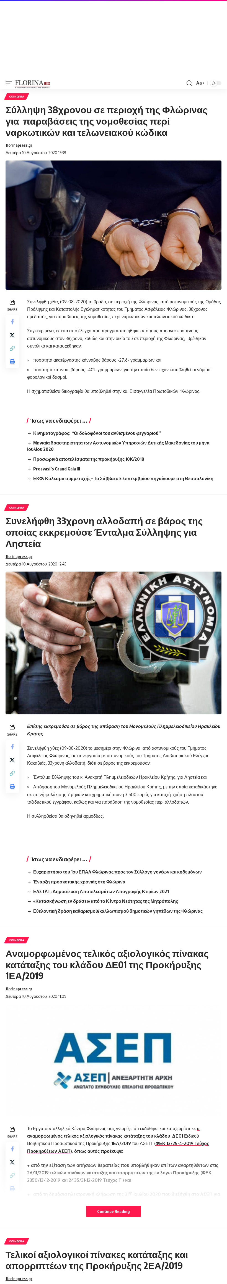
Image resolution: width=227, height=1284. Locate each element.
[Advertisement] (113, 38)
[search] (189, 83)
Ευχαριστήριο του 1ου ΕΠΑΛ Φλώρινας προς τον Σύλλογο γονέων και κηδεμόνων (117, 872)
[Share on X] (12, 335)
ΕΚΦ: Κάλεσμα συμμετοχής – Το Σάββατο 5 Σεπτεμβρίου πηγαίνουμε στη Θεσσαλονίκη (123, 478)
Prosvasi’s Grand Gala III (56, 469)
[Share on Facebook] (12, 321)
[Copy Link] (12, 348)
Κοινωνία (16, 96)
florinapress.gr (19, 145)
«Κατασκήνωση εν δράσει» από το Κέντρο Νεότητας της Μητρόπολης (105, 901)
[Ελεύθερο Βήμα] (32, 83)
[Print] (12, 361)
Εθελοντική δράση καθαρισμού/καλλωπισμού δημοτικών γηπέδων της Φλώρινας (118, 911)
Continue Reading (113, 1211)
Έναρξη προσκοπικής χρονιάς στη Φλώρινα (79, 882)
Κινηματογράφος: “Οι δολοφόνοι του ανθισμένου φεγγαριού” (97, 433)
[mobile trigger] (10, 83)
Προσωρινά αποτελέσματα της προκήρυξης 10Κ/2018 (88, 459)
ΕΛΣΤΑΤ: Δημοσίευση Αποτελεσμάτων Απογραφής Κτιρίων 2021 (101, 891)
